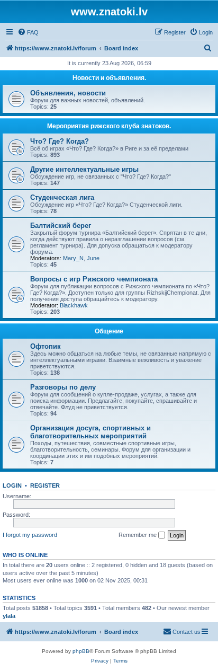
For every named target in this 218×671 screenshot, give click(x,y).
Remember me (138, 535)
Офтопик (45, 346)
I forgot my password (30, 535)
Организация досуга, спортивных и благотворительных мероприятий (90, 432)
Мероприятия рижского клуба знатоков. (109, 126)
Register (45, 485)
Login (12, 485)
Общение (109, 331)
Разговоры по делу (63, 387)
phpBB (80, 651)
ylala (9, 616)
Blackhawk (74, 305)
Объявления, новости (68, 93)
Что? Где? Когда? (59, 141)
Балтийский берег (60, 225)
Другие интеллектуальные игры (84, 169)
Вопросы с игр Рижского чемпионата (94, 279)
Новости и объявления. (109, 78)
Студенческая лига (62, 197)
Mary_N (73, 258)
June (93, 258)
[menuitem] (28, 32)
